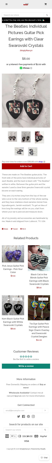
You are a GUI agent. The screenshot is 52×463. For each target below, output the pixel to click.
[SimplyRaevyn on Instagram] (33, 417)
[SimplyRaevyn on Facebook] (23, 417)
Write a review (26, 366)
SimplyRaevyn (26, 50)
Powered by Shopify (38, 449)
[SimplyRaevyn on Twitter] (18, 417)
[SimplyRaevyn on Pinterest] (28, 417)
